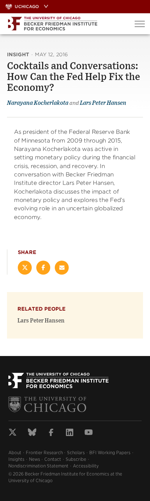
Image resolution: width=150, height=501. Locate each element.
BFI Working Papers (109, 452)
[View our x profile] (12, 433)
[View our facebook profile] (51, 433)
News (34, 459)
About (14, 452)
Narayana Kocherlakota (37, 103)
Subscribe (76, 459)
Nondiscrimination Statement (38, 466)
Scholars (76, 452)
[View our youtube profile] (88, 433)
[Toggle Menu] (140, 24)
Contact (52, 459)
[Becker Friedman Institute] (64, 24)
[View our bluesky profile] (32, 433)
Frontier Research (44, 452)
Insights (16, 459)
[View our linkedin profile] (69, 433)
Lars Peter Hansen (103, 103)
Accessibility (86, 466)
